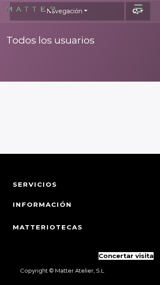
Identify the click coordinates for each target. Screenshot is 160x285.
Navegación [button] (64, 11)
